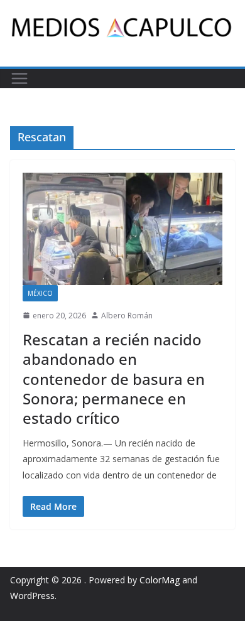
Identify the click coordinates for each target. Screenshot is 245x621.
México (40, 293)
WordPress (32, 596)
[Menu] (19, 78)
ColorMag (159, 580)
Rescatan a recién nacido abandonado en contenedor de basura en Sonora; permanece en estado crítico (114, 378)
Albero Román (127, 315)
